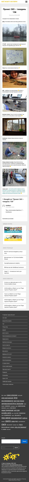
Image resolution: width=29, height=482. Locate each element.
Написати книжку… (6, 357)
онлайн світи (6, 413)
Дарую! (4, 330)
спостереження (21, 421)
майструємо (21, 406)
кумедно (7, 406)
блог (2, 395)
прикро (13, 415)
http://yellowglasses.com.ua (16, 464)
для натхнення (7, 398)
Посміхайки (5, 375)
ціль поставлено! (20, 427)
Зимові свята (5, 339)
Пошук (3, 437)
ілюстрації (8, 429)
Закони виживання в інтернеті (9, 336)
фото (21, 424)
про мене (5, 418)
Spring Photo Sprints (6, 320)
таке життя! (9, 424)
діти (15, 398)
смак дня (14, 421)
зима (25, 403)
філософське (5, 427)
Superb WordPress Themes (14, 480)
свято (8, 421)
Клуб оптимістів (6, 345)
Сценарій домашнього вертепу (12, 263)
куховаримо (13, 406)
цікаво (12, 427)
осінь (13, 413)
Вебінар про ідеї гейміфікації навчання (14, 267)
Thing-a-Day (5, 327)
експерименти (7, 401)
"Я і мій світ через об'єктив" (8, 314)
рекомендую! (16, 418)
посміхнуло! (7, 415)
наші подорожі (7, 410)
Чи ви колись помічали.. (8, 384)
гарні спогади (12, 395)
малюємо (3, 407)
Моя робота (5, 351)
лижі (16, 406)
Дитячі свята (5, 333)
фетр (18, 424)
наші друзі (13, 408)
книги (2, 406)
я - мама (3, 429)
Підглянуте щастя (6, 369)
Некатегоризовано (6, 360)
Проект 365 (5, 188)
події (2, 415)
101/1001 (4, 317)
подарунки (22, 413)
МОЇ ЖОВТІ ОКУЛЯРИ (9, 1)
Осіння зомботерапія (7, 366)
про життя (18, 415)
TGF (3, 323)
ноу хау (17, 410)
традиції (14, 424)
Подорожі (4, 372)
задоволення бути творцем (12, 404)
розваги (3, 421)
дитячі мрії (20, 395)
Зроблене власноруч (7, 342)
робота (24, 418)
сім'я (3, 424)
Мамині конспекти (6, 348)
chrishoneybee (7, 288)
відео (5, 395)
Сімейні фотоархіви (6, 381)
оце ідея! (16, 413)
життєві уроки (19, 401)
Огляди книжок (6, 363)
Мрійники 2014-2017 (7, 354)
